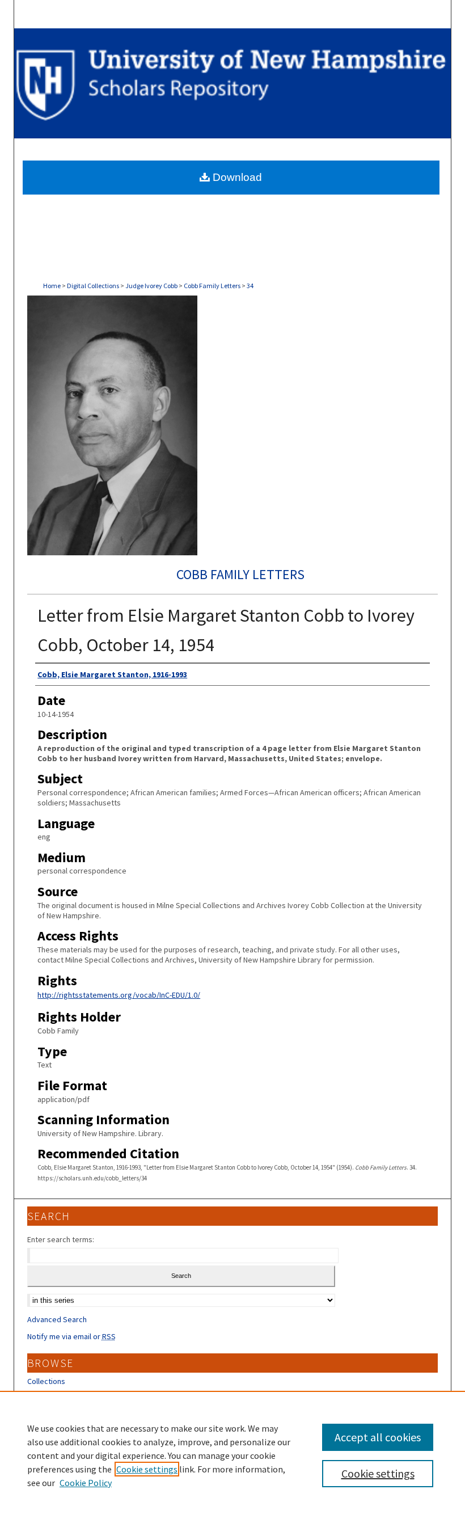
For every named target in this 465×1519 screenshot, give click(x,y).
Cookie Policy (86, 1482)
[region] (232, 1455)
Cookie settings (146, 1469)
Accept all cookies (378, 1437)
